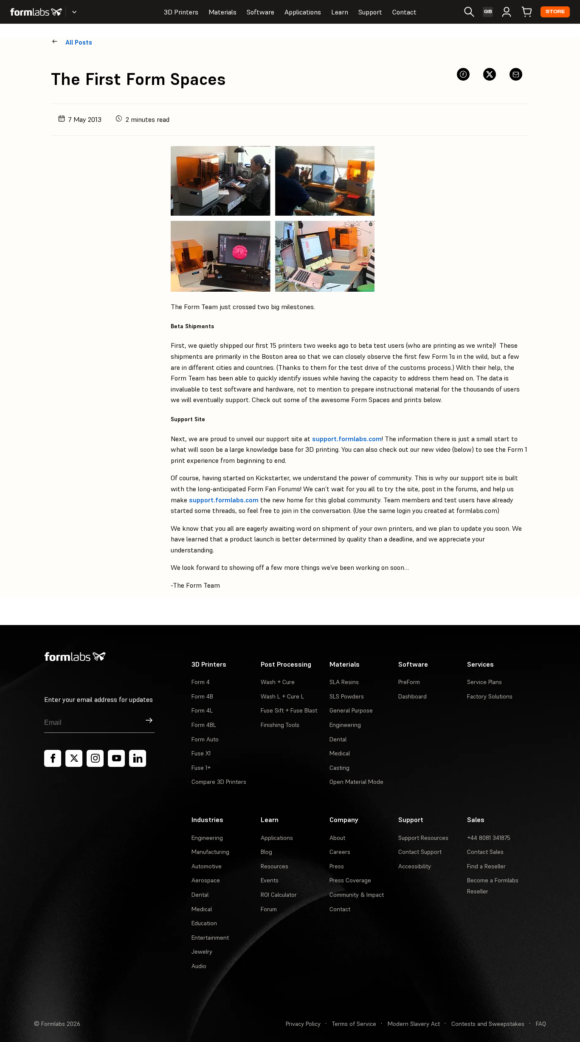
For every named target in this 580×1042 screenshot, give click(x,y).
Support (370, 12)
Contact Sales (485, 852)
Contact (404, 12)
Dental (337, 739)
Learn (339, 12)
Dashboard (412, 696)
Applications (302, 12)
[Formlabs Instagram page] (95, 758)
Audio (198, 966)
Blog (266, 852)
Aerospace (205, 880)
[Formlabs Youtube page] (116, 758)
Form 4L (202, 710)
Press (336, 866)
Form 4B (202, 696)
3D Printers (181, 12)
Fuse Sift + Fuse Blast (289, 710)
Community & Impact (356, 894)
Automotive (206, 866)
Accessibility (414, 866)
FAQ (541, 1024)
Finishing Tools (280, 725)
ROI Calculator (279, 894)
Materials (222, 12)
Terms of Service (354, 1024)
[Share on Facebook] (463, 74)
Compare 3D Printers (218, 782)
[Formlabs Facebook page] (52, 758)
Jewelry (201, 951)
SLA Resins (344, 682)
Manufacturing (210, 852)
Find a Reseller (486, 866)
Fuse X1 (201, 753)
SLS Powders (346, 696)
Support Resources (423, 838)
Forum (269, 909)
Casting (339, 768)
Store (555, 11)
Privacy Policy (303, 1024)
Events (270, 880)
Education (204, 923)
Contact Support (420, 852)
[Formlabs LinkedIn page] (137, 758)
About (337, 838)
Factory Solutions (489, 696)
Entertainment (210, 937)
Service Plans (484, 682)
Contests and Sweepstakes (487, 1024)
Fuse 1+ (201, 768)
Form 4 (200, 682)
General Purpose (351, 710)
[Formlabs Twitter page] (73, 758)
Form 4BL (203, 725)
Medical (339, 753)
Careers (339, 852)
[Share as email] (516, 74)
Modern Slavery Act (414, 1024)
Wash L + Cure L (282, 696)
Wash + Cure (278, 682)
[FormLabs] (36, 12)
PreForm (409, 682)
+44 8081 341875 (488, 838)
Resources (274, 866)
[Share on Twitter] (489, 74)
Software (260, 12)
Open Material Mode (356, 782)
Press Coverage (350, 880)
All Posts (78, 42)
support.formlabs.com (347, 438)
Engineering (345, 725)
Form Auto (205, 739)
